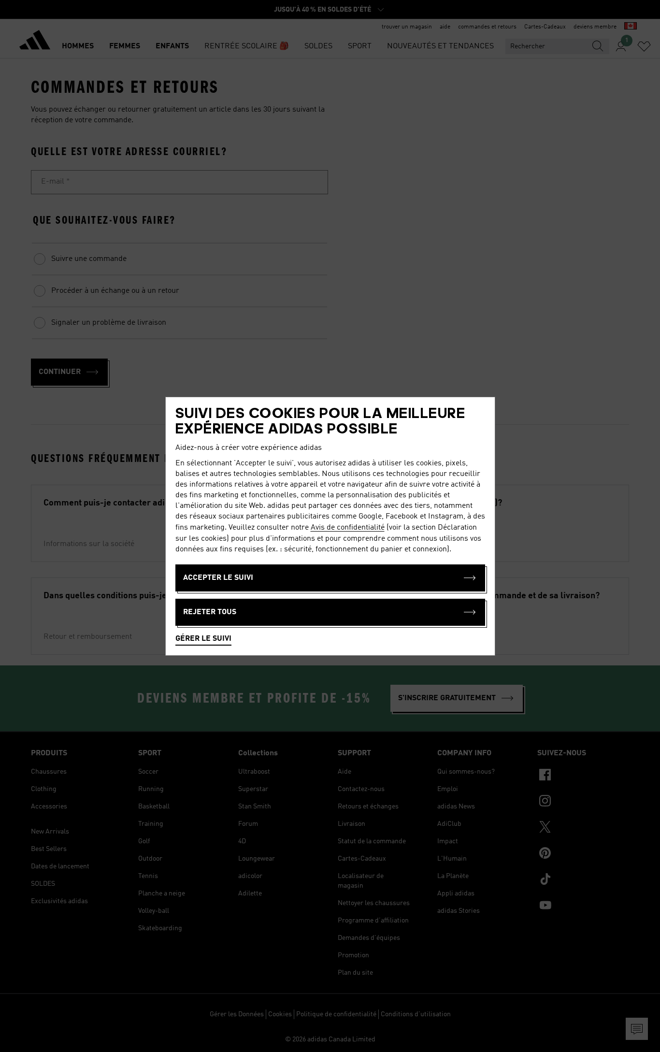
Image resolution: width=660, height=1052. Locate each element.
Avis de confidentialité (348, 528)
